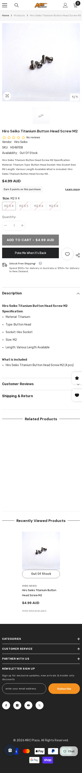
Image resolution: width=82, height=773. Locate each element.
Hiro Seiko (21, 142)
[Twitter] (40, 705)
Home (5, 15)
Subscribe (64, 688)
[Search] (16, 5)
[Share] (77, 255)
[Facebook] (6, 705)
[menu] (4, 5)
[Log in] (65, 5)
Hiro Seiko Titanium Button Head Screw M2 (39, 593)
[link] (21, 491)
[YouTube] (28, 705)
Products (19, 15)
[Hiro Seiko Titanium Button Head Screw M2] (41, 551)
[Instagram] (17, 705)
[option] (41, 62)
